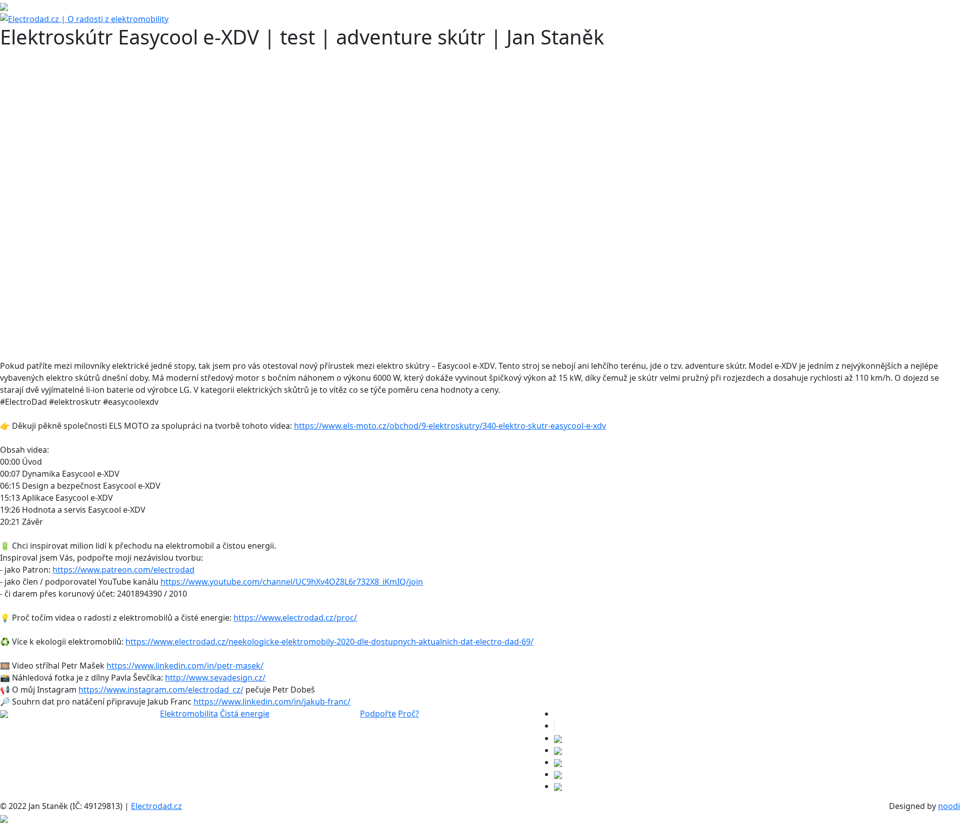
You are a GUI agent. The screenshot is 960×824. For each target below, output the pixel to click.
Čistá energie (245, 713)
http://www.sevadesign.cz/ (215, 677)
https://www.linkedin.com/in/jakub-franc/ (272, 701)
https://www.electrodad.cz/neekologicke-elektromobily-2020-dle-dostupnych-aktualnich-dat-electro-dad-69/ (330, 641)
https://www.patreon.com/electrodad (123, 569)
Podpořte (378, 713)
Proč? (408, 713)
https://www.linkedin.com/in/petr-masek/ (185, 665)
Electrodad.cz (156, 806)
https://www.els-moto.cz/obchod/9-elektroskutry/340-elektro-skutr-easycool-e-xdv (450, 425)
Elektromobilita (189, 713)
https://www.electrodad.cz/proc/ (295, 617)
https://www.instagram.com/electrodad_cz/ (161, 689)
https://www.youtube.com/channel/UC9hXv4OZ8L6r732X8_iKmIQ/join (291, 581)
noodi (949, 806)
